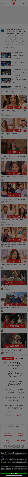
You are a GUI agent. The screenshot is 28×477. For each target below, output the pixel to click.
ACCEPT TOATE (14, 473)
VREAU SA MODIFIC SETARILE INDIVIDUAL (14, 475)
